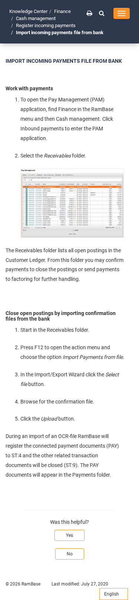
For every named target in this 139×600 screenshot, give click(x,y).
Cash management (36, 18)
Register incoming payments (46, 25)
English (112, 594)
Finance (62, 11)
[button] (102, 13)
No (70, 554)
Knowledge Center (28, 11)
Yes (69, 535)
